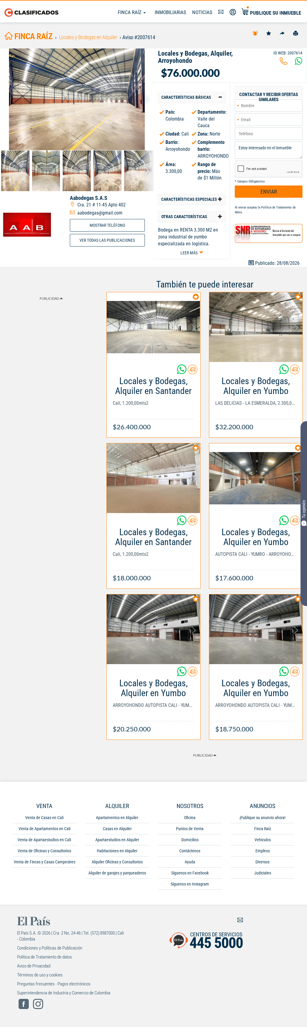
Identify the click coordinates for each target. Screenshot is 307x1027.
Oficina (189, 817)
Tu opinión (303, 509)
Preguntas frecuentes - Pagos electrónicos (54, 984)
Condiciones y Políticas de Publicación (49, 948)
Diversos (262, 861)
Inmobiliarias (170, 12)
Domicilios (189, 839)
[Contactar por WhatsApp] (299, 62)
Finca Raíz (130, 12)
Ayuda (190, 861)
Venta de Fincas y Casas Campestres (44, 861)
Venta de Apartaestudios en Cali (44, 839)
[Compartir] (282, 33)
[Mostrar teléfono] (284, 62)
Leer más (189, 252)
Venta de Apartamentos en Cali (44, 828)
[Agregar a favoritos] (268, 33)
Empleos (262, 850)
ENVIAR (269, 191)
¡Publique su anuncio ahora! (262, 817)
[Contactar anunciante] (192, 372)
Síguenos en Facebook (190, 873)
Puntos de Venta (190, 828)
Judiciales (262, 873)
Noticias (202, 12)
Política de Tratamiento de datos (44, 957)
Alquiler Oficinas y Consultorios (117, 861)
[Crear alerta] (255, 33)
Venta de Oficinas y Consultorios (44, 850)
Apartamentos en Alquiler (117, 817)
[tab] (191, 97)
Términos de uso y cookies (40, 975)
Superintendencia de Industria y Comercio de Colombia (63, 993)
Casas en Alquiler (117, 828)
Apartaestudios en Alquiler (117, 839)
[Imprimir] (295, 33)
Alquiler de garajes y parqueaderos (117, 873)
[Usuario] (232, 12)
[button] (191, 97)
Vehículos (263, 839)
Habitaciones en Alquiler (117, 850)
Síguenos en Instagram (190, 884)
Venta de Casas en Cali (44, 817)
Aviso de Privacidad (33, 966)
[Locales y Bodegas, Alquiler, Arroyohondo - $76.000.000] (77, 99)
